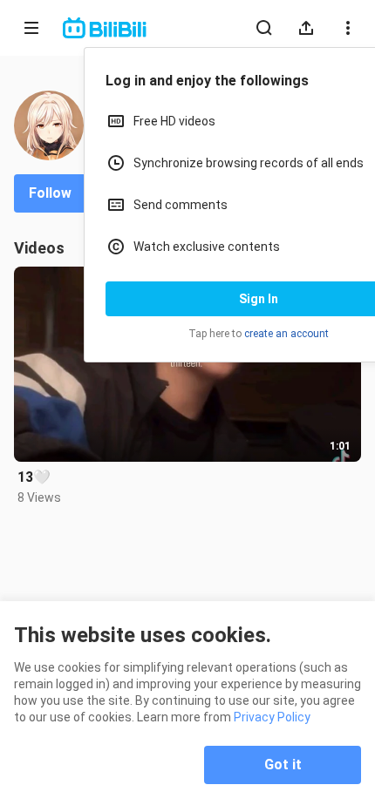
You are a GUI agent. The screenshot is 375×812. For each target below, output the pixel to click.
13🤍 (34, 477)
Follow (50, 193)
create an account (286, 334)
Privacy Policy (272, 717)
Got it (283, 764)
